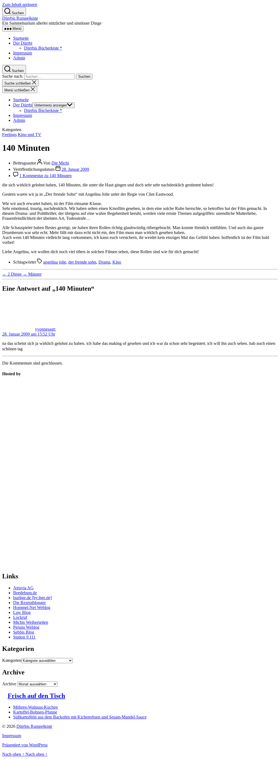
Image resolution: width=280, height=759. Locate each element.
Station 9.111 (24, 637)
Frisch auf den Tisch (36, 695)
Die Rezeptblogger (29, 602)
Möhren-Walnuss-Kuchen (35, 707)
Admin (19, 58)
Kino (116, 262)
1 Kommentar (45, 175)
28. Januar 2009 (75, 169)
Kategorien (11, 660)
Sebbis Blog (23, 632)
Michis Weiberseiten (30, 622)
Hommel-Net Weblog (31, 607)
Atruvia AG (23, 587)
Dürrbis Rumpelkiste (20, 18)
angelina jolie (54, 262)
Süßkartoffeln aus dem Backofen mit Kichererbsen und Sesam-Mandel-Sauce (80, 717)
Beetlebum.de (25, 592)
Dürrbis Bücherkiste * (43, 48)
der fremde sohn (82, 262)
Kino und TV (29, 134)
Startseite (21, 38)
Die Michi (60, 163)
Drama (104, 262)
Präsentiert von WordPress (25, 745)
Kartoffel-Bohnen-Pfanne (35, 712)
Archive (9, 684)
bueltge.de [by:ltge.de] (32, 597)
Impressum (22, 53)
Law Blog (22, 612)
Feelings (9, 134)
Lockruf (20, 617)
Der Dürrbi (22, 43)
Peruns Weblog (26, 627)
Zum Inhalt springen (19, 4)
